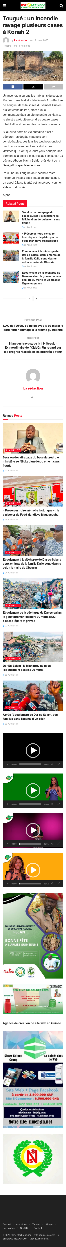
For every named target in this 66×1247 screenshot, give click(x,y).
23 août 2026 (30, 287)
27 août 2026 (30, 227)
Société (24, 1228)
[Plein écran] (58, 764)
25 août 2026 (30, 245)
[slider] (30, 764)
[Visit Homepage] (33, 5)
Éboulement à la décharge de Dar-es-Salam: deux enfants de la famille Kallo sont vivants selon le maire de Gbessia (41, 256)
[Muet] (52, 764)
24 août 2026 (30, 266)
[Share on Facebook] (13, 86)
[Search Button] (61, 5)
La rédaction (21, 40)
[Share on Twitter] (33, 86)
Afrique (49, 1224)
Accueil (7, 1224)
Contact (38, 1228)
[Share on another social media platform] (53, 86)
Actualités (21, 1224)
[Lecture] (7, 764)
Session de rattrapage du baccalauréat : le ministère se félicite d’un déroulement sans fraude (41, 217)
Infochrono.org (23, 1234)
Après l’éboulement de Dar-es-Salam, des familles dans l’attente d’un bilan (30, 716)
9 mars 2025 (41, 40)
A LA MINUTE (13, 450)
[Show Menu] (4, 5)
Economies (9, 1228)
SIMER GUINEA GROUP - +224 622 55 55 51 (25, 1238)
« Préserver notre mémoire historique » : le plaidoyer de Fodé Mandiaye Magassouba (40, 237)
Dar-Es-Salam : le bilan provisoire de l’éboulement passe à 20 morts (27, 667)
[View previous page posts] (29, 298)
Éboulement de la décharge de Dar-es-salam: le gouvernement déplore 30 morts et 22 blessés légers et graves (41, 278)
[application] (33, 750)
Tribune (36, 1224)
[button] (33, 750)
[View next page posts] (36, 298)
